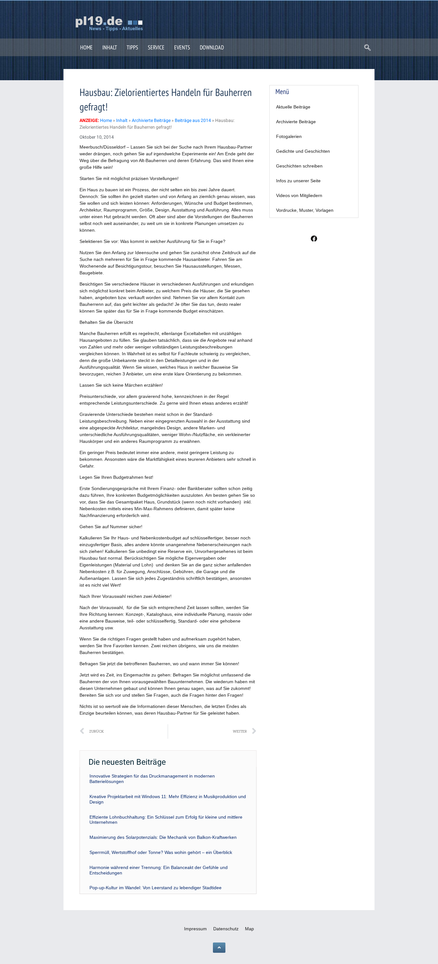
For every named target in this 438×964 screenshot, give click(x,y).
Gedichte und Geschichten (303, 151)
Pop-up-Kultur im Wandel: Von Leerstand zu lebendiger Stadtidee (155, 887)
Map (249, 928)
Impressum (195, 928)
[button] (367, 48)
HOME (86, 47)
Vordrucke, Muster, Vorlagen (304, 210)
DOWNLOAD (212, 47)
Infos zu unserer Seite (298, 180)
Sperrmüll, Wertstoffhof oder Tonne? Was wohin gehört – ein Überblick (160, 852)
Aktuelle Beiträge (293, 106)
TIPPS (132, 47)
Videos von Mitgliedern (299, 195)
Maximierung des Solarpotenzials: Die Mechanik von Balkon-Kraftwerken (163, 837)
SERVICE (156, 47)
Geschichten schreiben (299, 165)
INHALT (109, 47)
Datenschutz (226, 928)
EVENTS (182, 47)
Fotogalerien (289, 136)
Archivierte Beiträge (296, 121)
